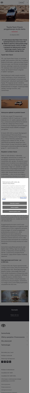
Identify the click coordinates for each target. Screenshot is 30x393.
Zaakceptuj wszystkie (14, 203)
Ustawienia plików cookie (14, 211)
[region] (15, 196)
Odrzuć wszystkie (14, 207)
